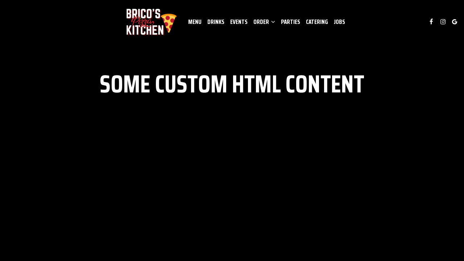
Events (239, 21)
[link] (150, 21)
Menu (195, 21)
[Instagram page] (443, 22)
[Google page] (454, 22)
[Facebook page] (431, 22)
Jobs (339, 21)
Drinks (215, 21)
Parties (290, 21)
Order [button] (261, 21)
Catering (317, 21)
